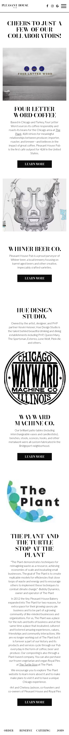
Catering (43, 731)
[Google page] (57, 6)
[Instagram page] (52, 6)
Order (8, 731)
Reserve (25, 731)
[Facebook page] (47, 6)
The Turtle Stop (28, 664)
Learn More (30, 165)
